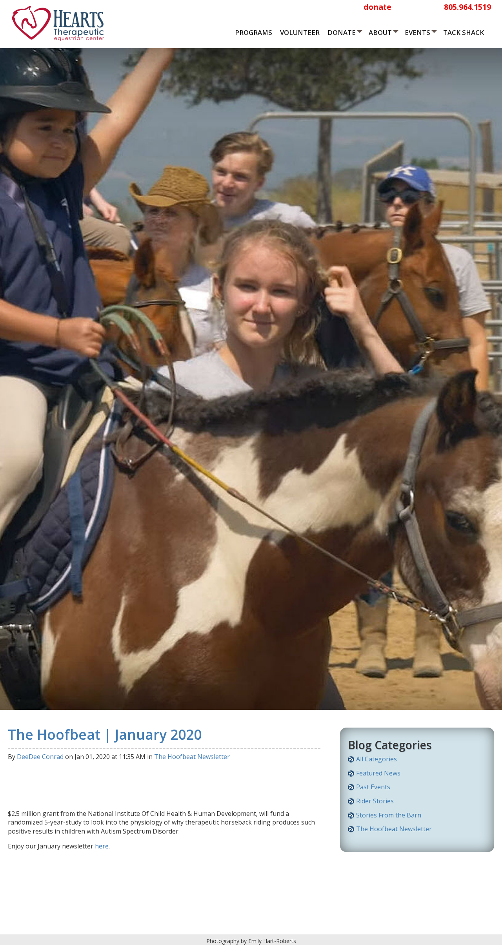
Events (417, 32)
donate (377, 7)
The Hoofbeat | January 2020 (105, 734)
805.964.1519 (467, 7)
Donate (341, 32)
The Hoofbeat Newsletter (192, 756)
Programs (253, 32)
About (380, 32)
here (102, 846)
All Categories (376, 759)
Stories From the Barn (388, 815)
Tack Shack (463, 32)
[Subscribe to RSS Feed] (351, 760)
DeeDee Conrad (40, 756)
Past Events (373, 787)
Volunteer (300, 32)
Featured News (378, 773)
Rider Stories (375, 801)
